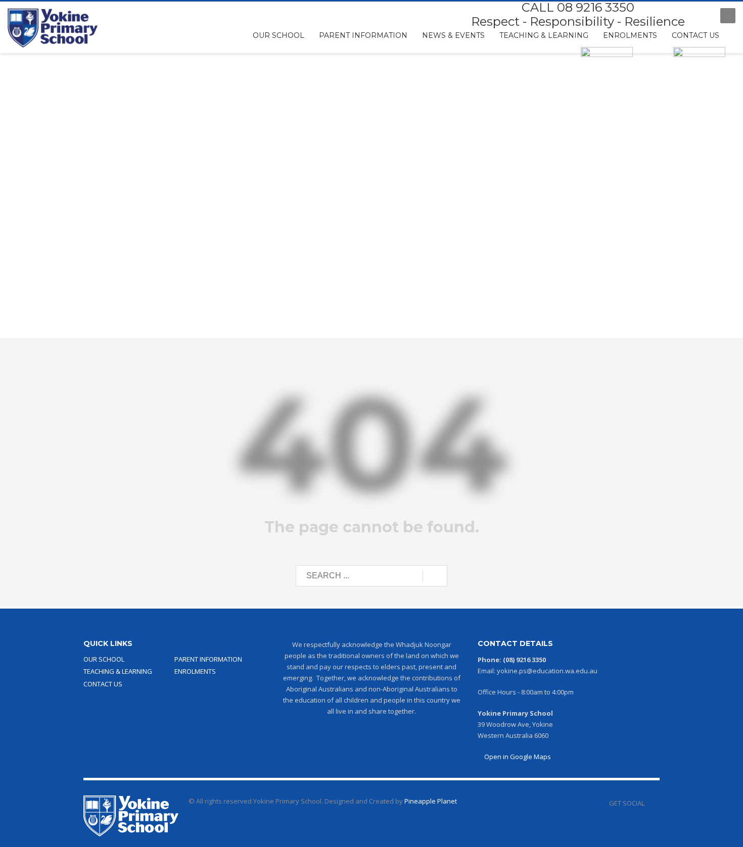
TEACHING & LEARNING (117, 671)
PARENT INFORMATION (208, 659)
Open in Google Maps (517, 756)
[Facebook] (702, 15)
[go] (435, 576)
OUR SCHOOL (103, 659)
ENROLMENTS (195, 671)
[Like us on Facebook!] (652, 803)
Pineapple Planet (430, 801)
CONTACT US (102, 683)
